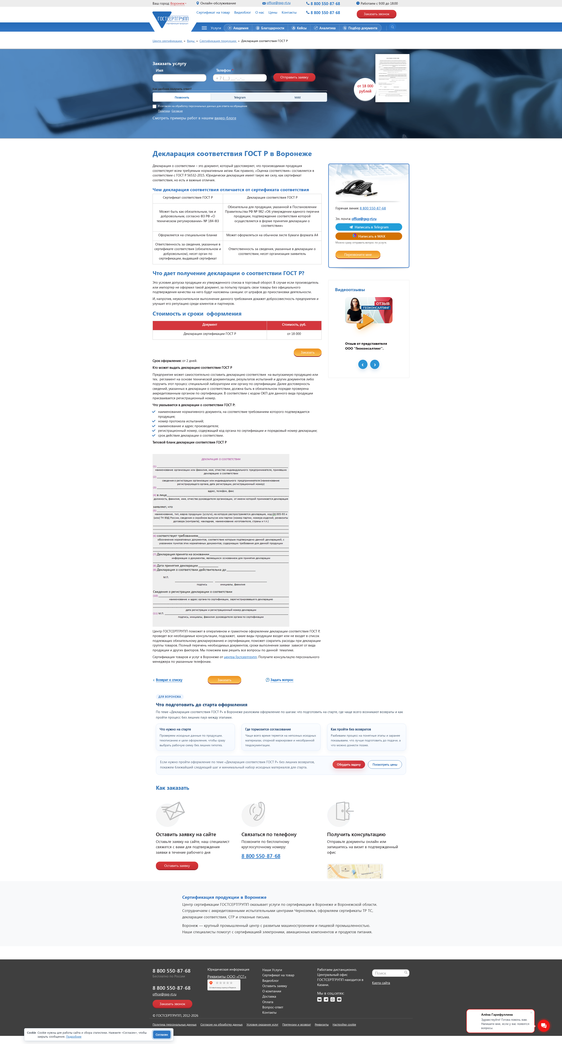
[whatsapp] (332, 999)
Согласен (162, 1034)
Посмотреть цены (385, 764)
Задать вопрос (281, 679)
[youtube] (339, 999)
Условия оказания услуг (262, 1024)
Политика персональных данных (174, 1024)
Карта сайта (381, 982)
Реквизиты (322, 1024)
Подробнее (73, 1036)
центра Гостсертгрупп (240, 657)
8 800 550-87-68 (325, 3)
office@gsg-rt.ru (278, 2)
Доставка (269, 996)
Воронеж (177, 3)
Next (374, 364)
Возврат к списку (169, 679)
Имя (159, 70)
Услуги (216, 27)
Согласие (177, 111)
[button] (213, 28)
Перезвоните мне (358, 254)
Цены (272, 12)
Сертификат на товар (213, 12)
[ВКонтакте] (319, 999)
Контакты (289, 12)
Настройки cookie (344, 1024)
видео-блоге (225, 117)
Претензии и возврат (296, 1024)
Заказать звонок (376, 13)
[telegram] (326, 999)
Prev (362, 364)
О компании (271, 991)
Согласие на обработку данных (221, 1024)
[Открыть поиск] (392, 27)
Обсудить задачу (349, 764)
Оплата (267, 1002)
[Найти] (406, 972)
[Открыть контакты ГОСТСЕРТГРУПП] (355, 868)
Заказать (308, 352)
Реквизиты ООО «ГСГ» (226, 976)
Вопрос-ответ (272, 1007)
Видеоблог (242, 12)
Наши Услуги (272, 970)
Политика (164, 111)
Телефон (224, 70)
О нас (259, 12)
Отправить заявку (294, 77)
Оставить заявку (177, 865)
